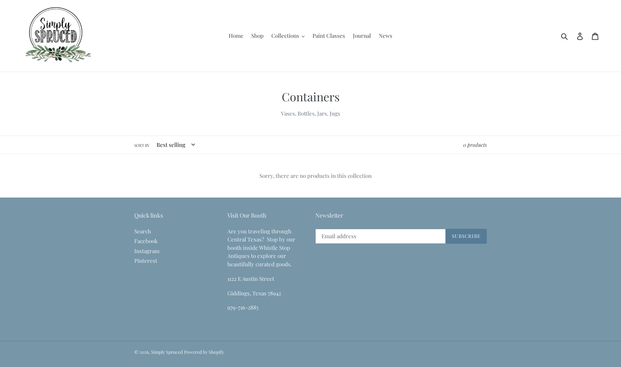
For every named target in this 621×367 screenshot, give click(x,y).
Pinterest (145, 260)
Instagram (146, 250)
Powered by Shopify (204, 352)
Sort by (141, 145)
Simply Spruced (167, 352)
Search (142, 231)
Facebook (146, 240)
